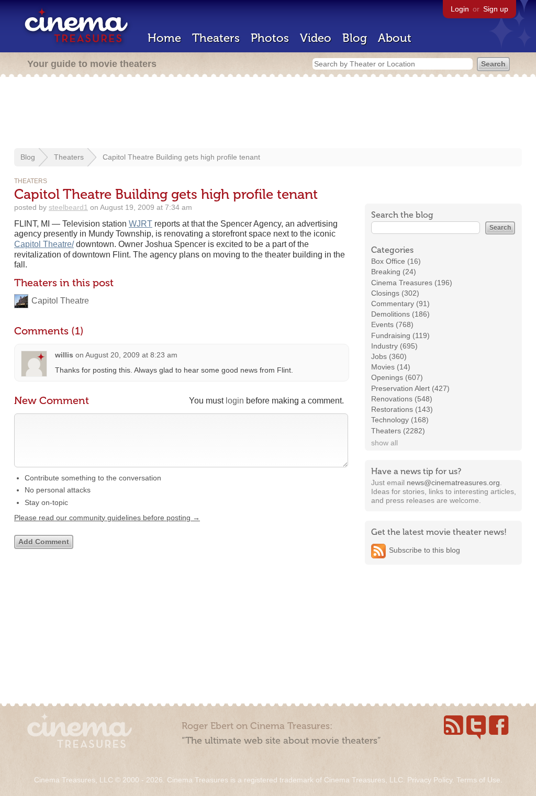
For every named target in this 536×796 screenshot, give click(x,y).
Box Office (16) (396, 261)
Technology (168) (400, 420)
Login (460, 9)
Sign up (495, 9)
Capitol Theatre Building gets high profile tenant (181, 157)
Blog (354, 38)
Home (164, 38)
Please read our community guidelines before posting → (107, 517)
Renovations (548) (401, 399)
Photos (270, 38)
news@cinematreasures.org (453, 482)
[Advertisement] (268, 113)
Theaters (216, 38)
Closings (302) (395, 293)
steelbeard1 (68, 207)
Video (315, 38)
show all (384, 443)
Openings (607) (397, 377)
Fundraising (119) (400, 335)
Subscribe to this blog (424, 550)
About (394, 38)
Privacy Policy (429, 780)
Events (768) (392, 324)
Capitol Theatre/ (44, 244)
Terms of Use (478, 780)
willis (64, 355)
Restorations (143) (402, 409)
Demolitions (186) (400, 314)
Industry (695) (394, 346)
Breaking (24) (393, 271)
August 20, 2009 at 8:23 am (131, 355)
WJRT (140, 223)
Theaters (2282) (398, 431)
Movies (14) (390, 367)
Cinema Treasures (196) (411, 282)
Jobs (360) (389, 356)
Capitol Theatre (60, 300)
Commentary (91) (400, 303)
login (235, 400)
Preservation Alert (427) (410, 388)
